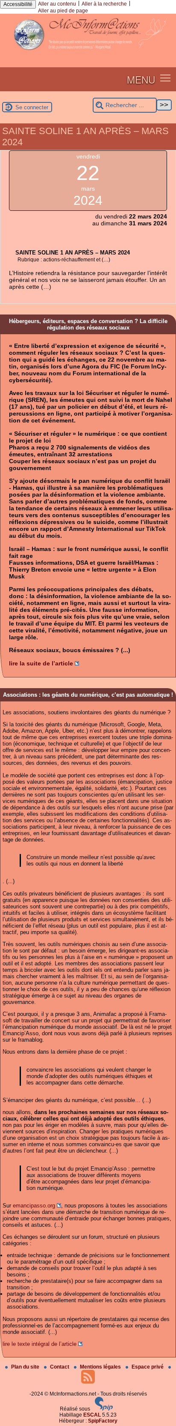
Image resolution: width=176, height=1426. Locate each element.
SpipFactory (102, 1421)
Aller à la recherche (104, 4)
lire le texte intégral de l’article (39, 1344)
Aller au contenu (57, 4)
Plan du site (26, 1367)
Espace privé (148, 1367)
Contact (60, 1367)
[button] (165, 78)
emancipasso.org (34, 1205)
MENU (141, 79)
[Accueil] (88, 54)
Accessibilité (17, 4)
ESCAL (92, 1415)
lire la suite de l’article (41, 663)
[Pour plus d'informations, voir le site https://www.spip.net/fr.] (103, 1409)
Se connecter (31, 107)
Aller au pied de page (63, 11)
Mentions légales (101, 1367)
